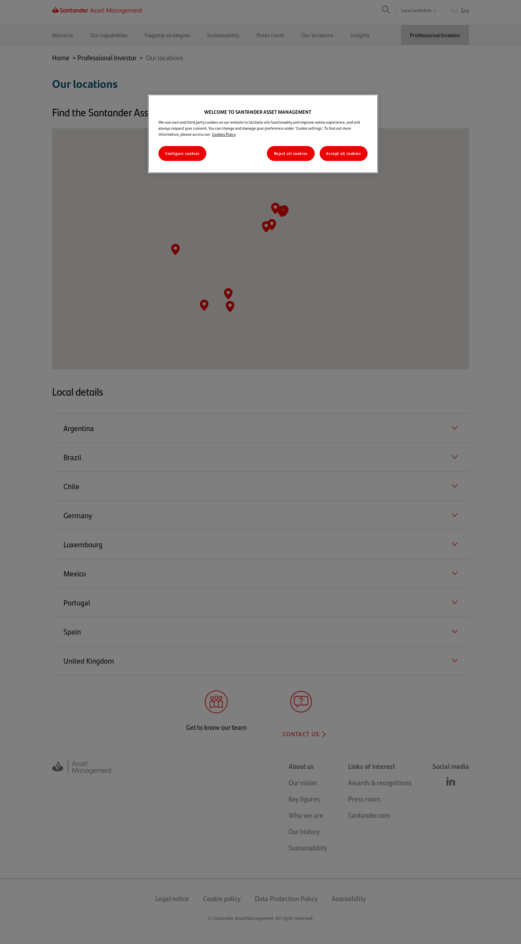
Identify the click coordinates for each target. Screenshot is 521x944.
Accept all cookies (343, 153)
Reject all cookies (291, 153)
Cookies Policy (224, 134)
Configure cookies (182, 153)
